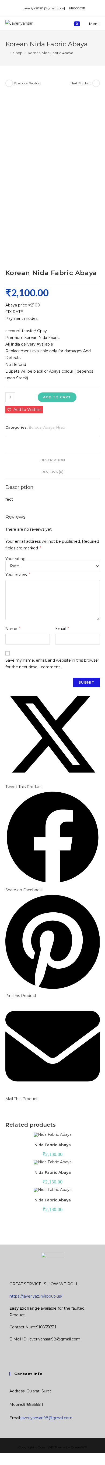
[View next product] (96, 83)
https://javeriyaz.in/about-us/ (35, 1296)
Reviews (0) (52, 472)
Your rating (15, 559)
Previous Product (27, 83)
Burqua (35, 427)
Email (62, 628)
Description (52, 460)
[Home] (6, 53)
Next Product (81, 83)
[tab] (52, 460)
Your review (17, 574)
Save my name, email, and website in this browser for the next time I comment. (52, 663)
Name (12, 628)
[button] (24, 409)
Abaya (48, 427)
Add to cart (57, 397)
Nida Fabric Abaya (52, 1144)
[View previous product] (9, 83)
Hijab (60, 427)
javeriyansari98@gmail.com (46, 1417)
